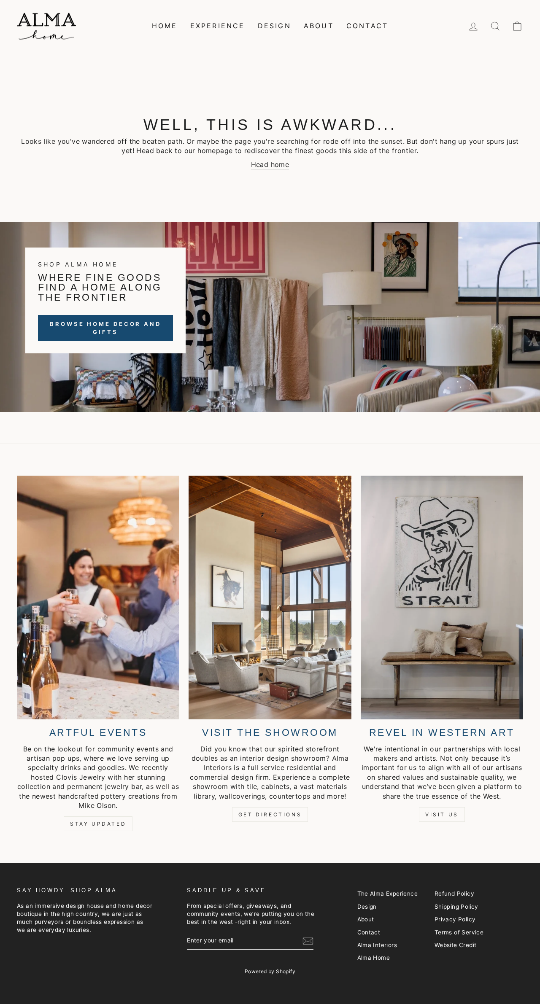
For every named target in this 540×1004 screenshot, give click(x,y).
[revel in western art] (442, 597)
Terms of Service (459, 932)
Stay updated (98, 824)
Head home (270, 164)
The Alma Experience (387, 893)
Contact (367, 26)
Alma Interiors (377, 945)
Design (274, 26)
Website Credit (456, 945)
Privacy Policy (455, 919)
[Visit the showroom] (270, 597)
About (319, 26)
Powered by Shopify (270, 971)
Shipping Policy (456, 906)
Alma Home (373, 957)
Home (165, 26)
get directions (270, 814)
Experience (217, 26)
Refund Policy (454, 893)
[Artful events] (98, 597)
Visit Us (442, 814)
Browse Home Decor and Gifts (105, 327)
